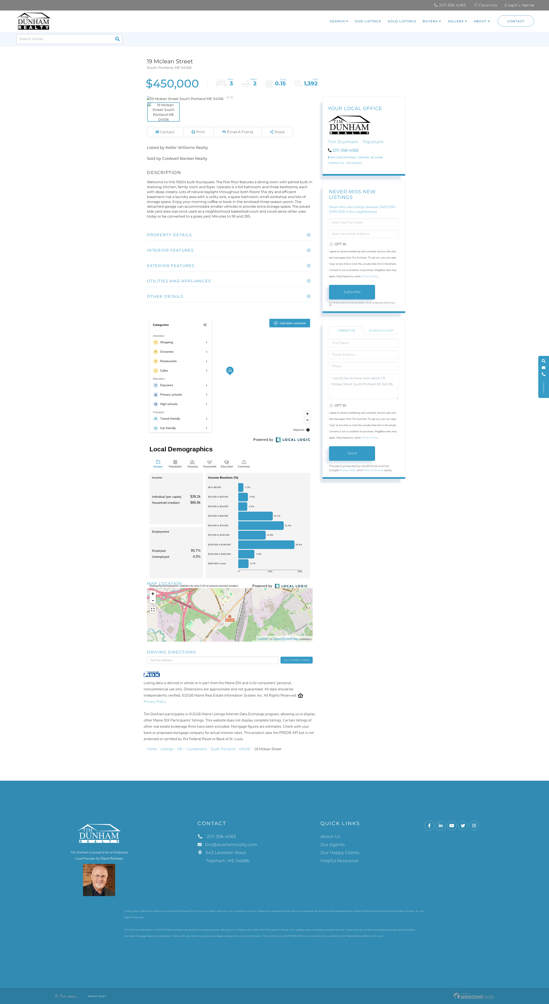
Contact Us (336, 163)
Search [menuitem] (337, 21)
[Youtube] (451, 826)
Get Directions (297, 660)
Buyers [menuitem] (430, 21)
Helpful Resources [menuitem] (339, 860)
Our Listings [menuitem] (368, 21)
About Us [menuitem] (330, 836)
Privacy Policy (155, 701)
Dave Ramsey (112, 858)
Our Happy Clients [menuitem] (339, 852)
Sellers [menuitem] (456, 21)
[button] (117, 39)
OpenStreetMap (286, 638)
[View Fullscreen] (152, 609)
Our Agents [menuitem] (332, 844)
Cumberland (197, 749)
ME (179, 749)
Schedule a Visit (381, 330)
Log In (512, 5)
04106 (244, 749)
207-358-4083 (452, 5)
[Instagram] (474, 826)
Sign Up (528, 5)
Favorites (487, 5)
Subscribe (352, 292)
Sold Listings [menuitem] (402, 21)
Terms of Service (373, 470)
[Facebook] (429, 826)
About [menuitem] (480, 21)
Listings (167, 749)
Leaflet (262, 638)
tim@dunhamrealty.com (231, 844)
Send (352, 453)
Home (152, 749)
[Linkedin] (440, 826)
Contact (516, 21)
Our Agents (354, 163)
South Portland (223, 749)
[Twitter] (463, 826)
